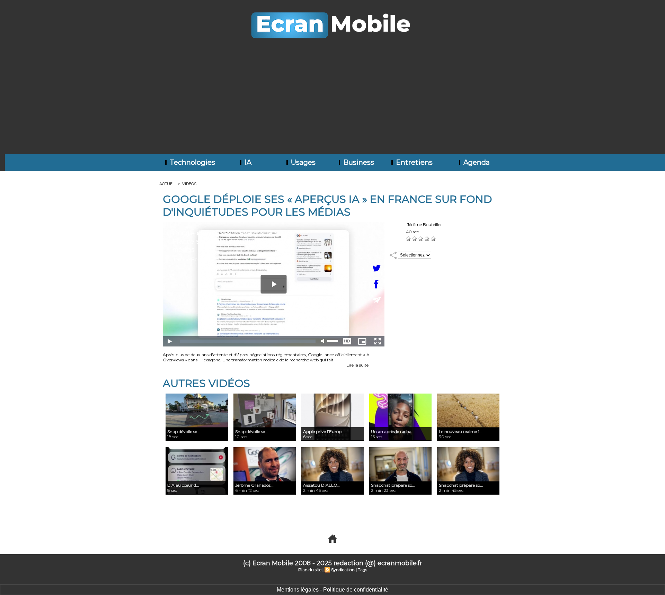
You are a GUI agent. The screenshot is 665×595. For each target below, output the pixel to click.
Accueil (167, 183)
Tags (362, 569)
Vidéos (189, 183)
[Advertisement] (332, 102)
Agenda (476, 162)
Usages (302, 162)
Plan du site (309, 569)
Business (358, 162)
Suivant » (354, 512)
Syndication (343, 569)
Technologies (191, 162)
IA (247, 162)
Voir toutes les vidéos (322, 512)
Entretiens (413, 162)
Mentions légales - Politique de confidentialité (332, 590)
